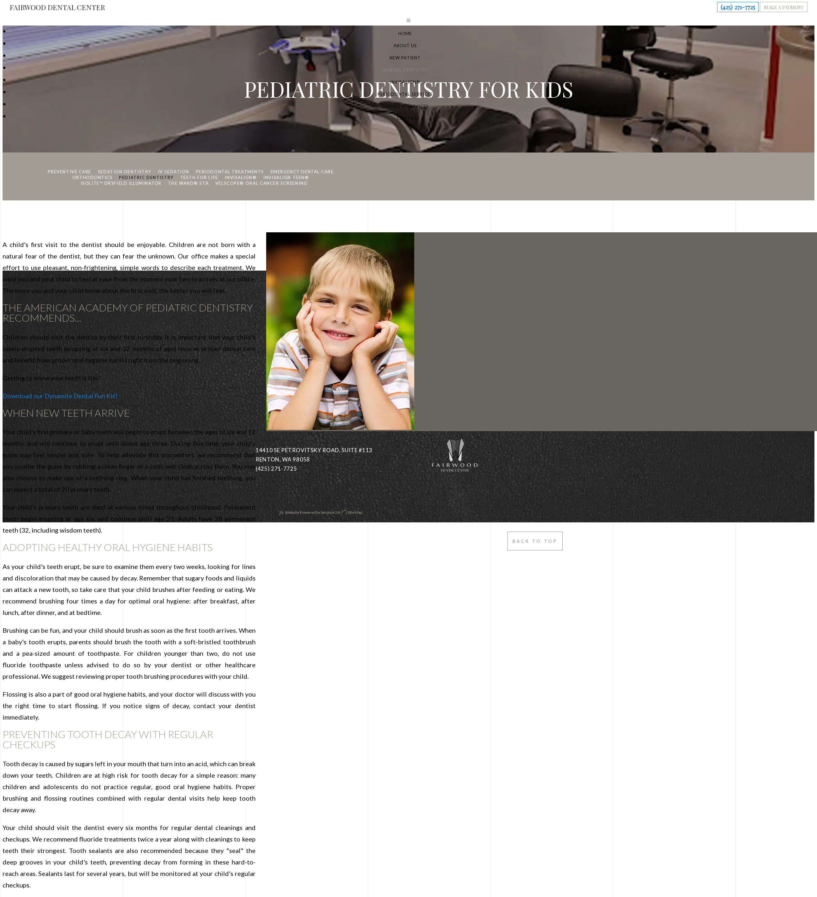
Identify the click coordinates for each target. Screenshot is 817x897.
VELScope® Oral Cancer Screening (261, 183)
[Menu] (408, 20)
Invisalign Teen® (286, 177)
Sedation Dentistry (124, 171)
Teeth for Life (199, 177)
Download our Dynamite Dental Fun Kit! (60, 396)
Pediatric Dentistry (146, 177)
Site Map (355, 512)
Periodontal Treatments (230, 171)
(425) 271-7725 (738, 7)
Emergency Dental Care (302, 171)
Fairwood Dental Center (57, 7)
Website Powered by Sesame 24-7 (315, 512)
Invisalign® (241, 177)
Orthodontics (92, 177)
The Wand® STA (188, 183)
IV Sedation (173, 171)
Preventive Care (69, 171)
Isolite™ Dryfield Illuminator (121, 183)
